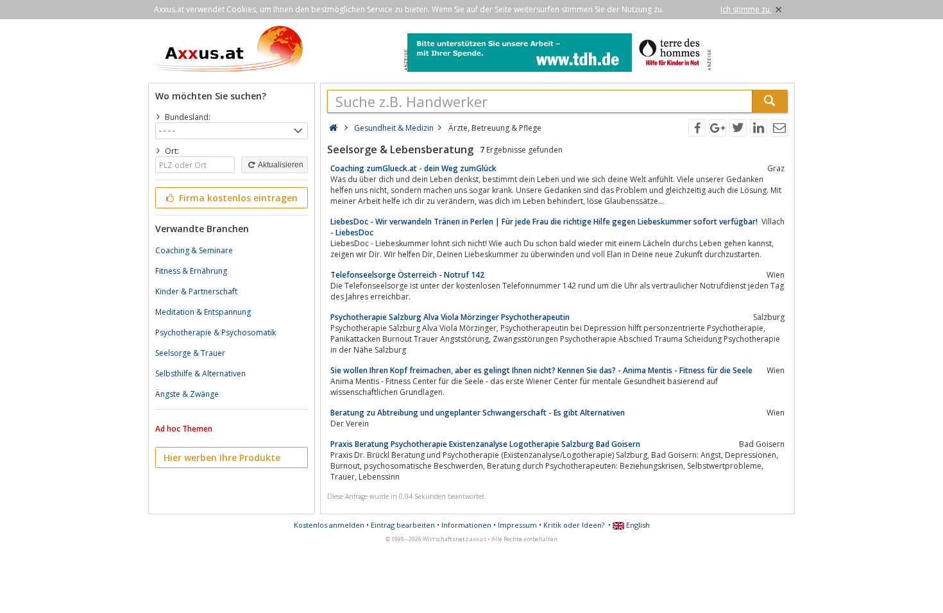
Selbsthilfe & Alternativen (200, 373)
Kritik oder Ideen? (573, 525)
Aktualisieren (280, 164)
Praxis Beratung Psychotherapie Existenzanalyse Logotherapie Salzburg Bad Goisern (485, 444)
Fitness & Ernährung (191, 270)
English (637, 525)
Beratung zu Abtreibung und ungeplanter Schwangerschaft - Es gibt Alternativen (477, 412)
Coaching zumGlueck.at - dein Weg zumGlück (413, 168)
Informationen (466, 525)
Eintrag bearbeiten (403, 525)
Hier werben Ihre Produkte (222, 457)
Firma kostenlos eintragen (237, 198)
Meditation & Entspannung (203, 311)
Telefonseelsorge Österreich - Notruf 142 (407, 274)
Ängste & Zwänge (187, 394)
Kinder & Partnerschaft (196, 291)
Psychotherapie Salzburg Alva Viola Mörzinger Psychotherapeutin (450, 317)
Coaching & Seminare (194, 250)
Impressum (517, 525)
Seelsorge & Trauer (190, 353)
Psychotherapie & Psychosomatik (215, 332)
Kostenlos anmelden (329, 525)
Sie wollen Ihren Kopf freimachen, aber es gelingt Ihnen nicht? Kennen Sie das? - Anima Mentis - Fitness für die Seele (541, 370)
